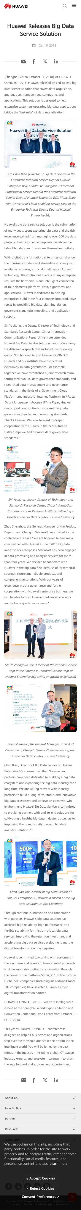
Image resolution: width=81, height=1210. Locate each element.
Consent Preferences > (40, 1197)
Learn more (58, 1164)
